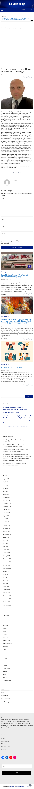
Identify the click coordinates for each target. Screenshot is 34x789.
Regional (5, 671)
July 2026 (5, 482)
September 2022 (7, 605)
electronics (6, 454)
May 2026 (5, 488)
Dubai (4, 631)
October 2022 (6, 602)
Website (3, 233)
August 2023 (6, 571)
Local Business (7, 659)
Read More (4, 384)
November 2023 (7, 562)
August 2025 (6, 516)
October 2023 (6, 565)
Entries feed (4, 695)
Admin (14, 181)
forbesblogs (6, 440)
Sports (4, 674)
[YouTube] (10, 757)
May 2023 (5, 580)
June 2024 (5, 543)
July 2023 (5, 574)
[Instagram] (14, 757)
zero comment (23, 74)
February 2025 (6, 525)
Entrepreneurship (7, 643)
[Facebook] (2, 757)
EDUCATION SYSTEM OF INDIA (11, 412)
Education (5, 637)
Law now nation (7, 653)
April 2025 (5, 519)
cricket (5, 628)
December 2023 (7, 559)
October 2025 (6, 509)
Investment (6, 646)
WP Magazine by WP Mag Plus (23, 786)
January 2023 (6, 593)
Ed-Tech (5, 634)
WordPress (12, 786)
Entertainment (7, 640)
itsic (4, 445)
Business (5, 625)
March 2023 (6, 586)
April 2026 (5, 491)
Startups (5, 677)
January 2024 (6, 556)
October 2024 (6, 531)
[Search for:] (25, 9)
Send (16, 773)
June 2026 (5, 485)
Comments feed (5, 699)
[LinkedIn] (6, 757)
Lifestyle (5, 656)
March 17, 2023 (5, 74)
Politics (5, 665)
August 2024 (6, 537)
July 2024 (5, 540)
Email (3, 226)
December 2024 (7, 528)
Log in (2, 692)
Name (3, 219)
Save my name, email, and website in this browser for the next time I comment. (16, 242)
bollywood (5, 622)
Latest (4, 649)
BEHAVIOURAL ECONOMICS (12, 367)
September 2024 (7, 534)
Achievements (6, 619)
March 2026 (6, 494)
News (4, 662)
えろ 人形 (5, 463)
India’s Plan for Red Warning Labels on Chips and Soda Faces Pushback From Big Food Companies (17, 19)
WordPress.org (5, 702)
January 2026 (6, 500)
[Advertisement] (17, 47)
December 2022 (7, 596)
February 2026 (6, 497)
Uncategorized (13, 74)
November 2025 (7, 506)
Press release (6, 668)
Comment (4, 198)
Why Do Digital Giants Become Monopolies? (15, 426)
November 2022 (7, 599)
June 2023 (5, 577)
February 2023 (6, 589)
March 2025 (6, 522)
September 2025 (7, 513)
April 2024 (5, 546)
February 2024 (6, 553)
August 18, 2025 (5, 370)
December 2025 (7, 503)
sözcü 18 (5, 450)
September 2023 (7, 568)
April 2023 (5, 583)
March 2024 (6, 549)
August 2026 (6, 479)
